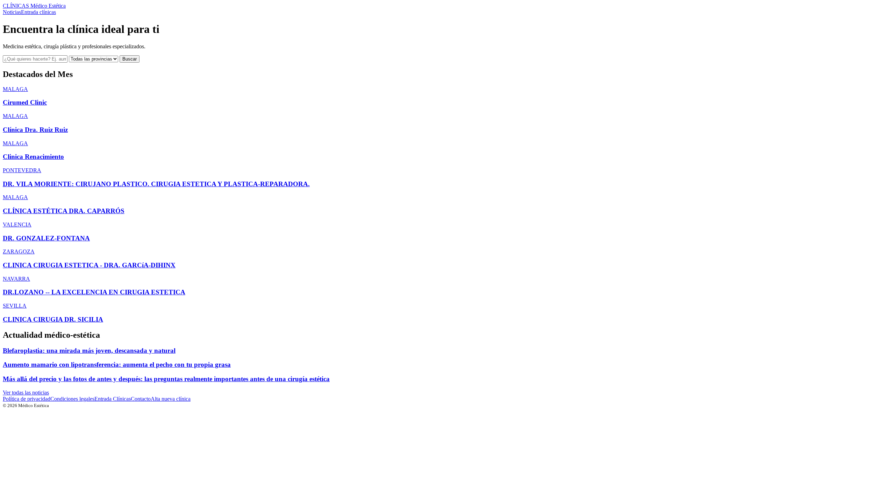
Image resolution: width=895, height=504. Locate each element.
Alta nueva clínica (171, 399)
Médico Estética (34, 6)
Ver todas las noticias (26, 393)
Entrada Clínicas (112, 399)
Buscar (129, 59)
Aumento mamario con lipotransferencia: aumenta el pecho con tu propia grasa (117, 364)
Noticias (12, 12)
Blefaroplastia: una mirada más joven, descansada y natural (89, 350)
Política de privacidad (26, 399)
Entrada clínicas (38, 12)
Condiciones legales (72, 399)
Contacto (141, 399)
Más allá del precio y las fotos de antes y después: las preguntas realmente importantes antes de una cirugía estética (166, 379)
